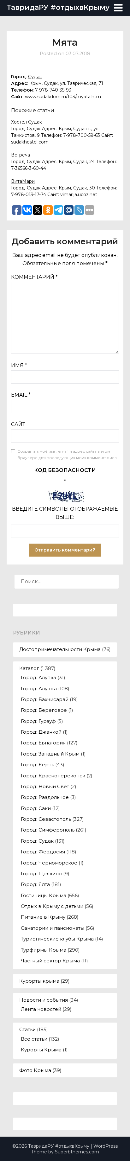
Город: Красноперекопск (53, 776)
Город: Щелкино (41, 874)
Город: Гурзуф (38, 721)
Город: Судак (37, 841)
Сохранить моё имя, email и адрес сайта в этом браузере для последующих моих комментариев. (67, 454)
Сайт (18, 424)
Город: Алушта (39, 689)
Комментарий (34, 277)
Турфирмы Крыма (43, 950)
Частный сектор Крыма (50, 961)
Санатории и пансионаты (52, 928)
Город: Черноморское (49, 863)
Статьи (27, 1029)
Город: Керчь (37, 765)
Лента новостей (41, 1009)
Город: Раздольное (45, 797)
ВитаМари (23, 181)
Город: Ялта (35, 884)
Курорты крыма (39, 981)
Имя (19, 365)
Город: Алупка (38, 677)
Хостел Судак (26, 122)
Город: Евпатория (43, 743)
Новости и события (43, 1000)
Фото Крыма (35, 1070)
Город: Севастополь (46, 819)
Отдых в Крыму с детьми (52, 906)
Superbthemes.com (77, 1152)
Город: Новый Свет (45, 786)
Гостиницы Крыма (43, 895)
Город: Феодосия (43, 852)
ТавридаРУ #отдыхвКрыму (58, 7)
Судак (35, 77)
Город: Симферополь (47, 830)
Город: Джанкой (41, 732)
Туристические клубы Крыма (57, 939)
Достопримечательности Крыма (60, 649)
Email (21, 395)
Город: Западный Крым (50, 754)
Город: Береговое (44, 710)
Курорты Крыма (41, 1050)
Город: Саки (36, 808)
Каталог (29, 668)
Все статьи (34, 1039)
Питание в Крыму (43, 917)
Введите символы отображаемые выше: (65, 513)
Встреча (20, 155)
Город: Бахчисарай (44, 699)
